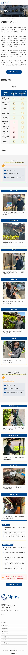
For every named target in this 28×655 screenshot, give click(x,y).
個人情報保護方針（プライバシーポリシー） (17, 650)
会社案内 (5, 640)
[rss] (14, 648)
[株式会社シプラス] (6, 2)
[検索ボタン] (20, 2)
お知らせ (5, 622)
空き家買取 (5, 628)
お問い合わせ (6, 643)
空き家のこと (6, 625)
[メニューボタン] (25, 2)
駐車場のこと (6, 636)
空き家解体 (5, 631)
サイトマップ (5, 650)
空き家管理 (5, 634)
